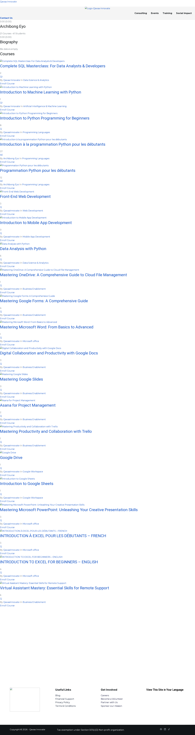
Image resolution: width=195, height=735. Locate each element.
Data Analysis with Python (23, 248)
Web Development (33, 210)
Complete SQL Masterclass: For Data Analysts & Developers (52, 66)
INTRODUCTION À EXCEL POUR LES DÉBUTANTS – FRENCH (53, 535)
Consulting (141, 13)
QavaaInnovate (11, 132)
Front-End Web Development (25, 196)
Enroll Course (7, 83)
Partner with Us (109, 702)
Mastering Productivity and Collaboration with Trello (46, 431)
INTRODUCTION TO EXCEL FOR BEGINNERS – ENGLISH (49, 562)
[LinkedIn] (165, 729)
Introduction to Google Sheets (26, 483)
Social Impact (184, 13)
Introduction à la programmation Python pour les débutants (52, 144)
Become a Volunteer (112, 699)
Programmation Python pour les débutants (37, 170)
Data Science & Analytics (36, 80)
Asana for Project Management (28, 405)
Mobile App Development (36, 236)
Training (167, 13)
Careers (105, 695)
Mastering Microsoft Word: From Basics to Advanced (46, 327)
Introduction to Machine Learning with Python (40, 92)
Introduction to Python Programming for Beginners (44, 118)
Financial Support (64, 699)
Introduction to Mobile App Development (36, 222)
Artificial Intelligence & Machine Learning (45, 106)
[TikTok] (169, 729)
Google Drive (11, 457)
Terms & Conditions (65, 706)
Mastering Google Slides (21, 379)
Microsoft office (31, 341)
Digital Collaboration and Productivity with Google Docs (49, 353)
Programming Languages (36, 132)
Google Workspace (33, 471)
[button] (184, 13)
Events (155, 13)
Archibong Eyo (11, 158)
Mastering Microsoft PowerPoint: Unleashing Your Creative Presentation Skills (69, 509)
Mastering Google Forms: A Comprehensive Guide (44, 301)
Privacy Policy (62, 702)
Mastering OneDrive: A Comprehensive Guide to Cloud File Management (63, 274)
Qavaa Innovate (8, 1)
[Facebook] (161, 729)
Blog (57, 695)
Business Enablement (34, 289)
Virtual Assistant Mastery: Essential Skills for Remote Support (54, 588)
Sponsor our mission (111, 706)
